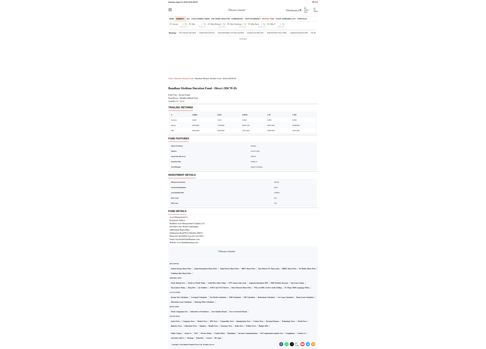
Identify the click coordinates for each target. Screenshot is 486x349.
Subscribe (200, 338)
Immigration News (243, 321)
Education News (191, 326)
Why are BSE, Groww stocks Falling (268, 287)
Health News (213, 326)
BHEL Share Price (289, 268)
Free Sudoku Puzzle (219, 311)
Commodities (237, 19)
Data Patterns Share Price (241, 287)
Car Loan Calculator (286, 297)
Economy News (226, 326)
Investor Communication (247, 333)
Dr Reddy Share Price (307, 268)
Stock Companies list (286, 19)
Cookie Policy (219, 333)
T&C (196, 333)
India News (239, 326)
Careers (209, 338)
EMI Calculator (235, 297)
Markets (180, 19)
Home (171, 19)
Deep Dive (192, 287)
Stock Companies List (179, 311)
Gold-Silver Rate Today (217, 283)
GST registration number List (271, 333)
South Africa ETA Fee (207, 33)
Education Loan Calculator (181, 302)
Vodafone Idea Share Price (181, 273)
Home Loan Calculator (305, 297)
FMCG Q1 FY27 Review (219, 287)
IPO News (214, 321)
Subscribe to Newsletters (199, 311)
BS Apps (218, 338)
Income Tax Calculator (179, 297)
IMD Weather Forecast (279, 283)
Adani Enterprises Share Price (205, 268)
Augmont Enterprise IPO (299, 33)
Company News (189, 321)
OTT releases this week (187, 33)
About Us (187, 333)
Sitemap (190, 338)
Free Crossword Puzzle (238, 311)
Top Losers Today (297, 283)
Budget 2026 (263, 326)
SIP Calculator (249, 297)
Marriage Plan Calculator (204, 302)
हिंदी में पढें (315, 2)
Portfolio (302, 19)
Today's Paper (176, 333)
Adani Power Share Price (229, 268)
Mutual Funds (188, 78)
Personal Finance (272, 321)
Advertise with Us (177, 338)
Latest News (175, 321)
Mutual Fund (268, 19)
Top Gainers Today (178, 287)
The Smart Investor (220, 19)
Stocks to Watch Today (196, 283)
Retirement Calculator (266, 297)
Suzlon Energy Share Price (181, 268)
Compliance (290, 333)
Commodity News (227, 321)
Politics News (251, 326)
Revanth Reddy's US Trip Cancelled (231, 33)
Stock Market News (200, 19)
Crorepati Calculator (199, 297)
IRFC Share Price (248, 268)
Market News (202, 321)
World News (302, 321)
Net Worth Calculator (218, 297)
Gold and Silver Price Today (277, 33)
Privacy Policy (206, 333)
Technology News (288, 321)
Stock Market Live (178, 283)
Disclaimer (232, 333)
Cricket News (258, 321)
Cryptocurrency (253, 19)
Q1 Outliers (202, 287)
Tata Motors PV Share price (269, 268)
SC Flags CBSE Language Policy (297, 287)
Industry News (176, 326)
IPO (188, 19)
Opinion (202, 326)
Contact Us (301, 333)
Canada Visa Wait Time (255, 33)
